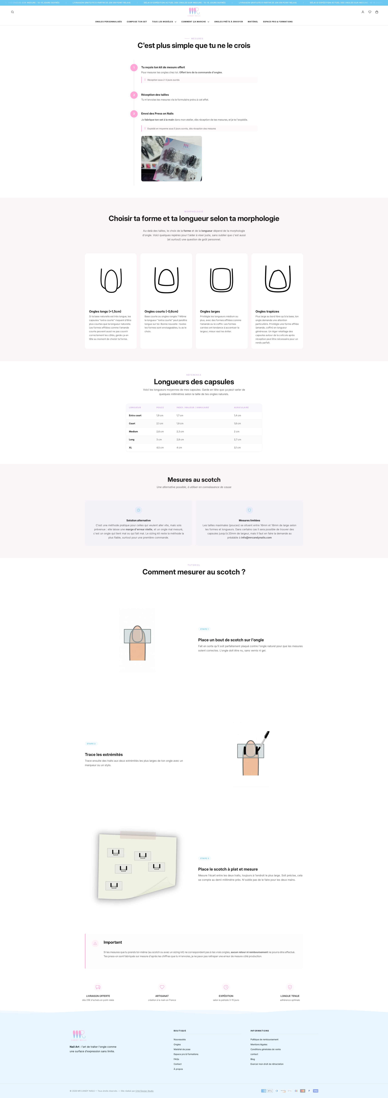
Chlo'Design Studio (144, 1091)
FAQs (176, 1059)
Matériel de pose (182, 1049)
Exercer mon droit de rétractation (267, 1064)
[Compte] (363, 12)
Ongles (177, 1044)
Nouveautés (180, 1039)
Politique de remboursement (264, 1039)
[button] (207, 1032)
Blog (253, 1059)
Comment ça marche (194, 21)
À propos (178, 1069)
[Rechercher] (12, 12)
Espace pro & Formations (186, 1054)
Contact (178, 1064)
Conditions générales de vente (266, 1049)
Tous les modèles (163, 21)
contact (254, 1054)
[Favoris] (369, 12)
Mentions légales (259, 1044)
